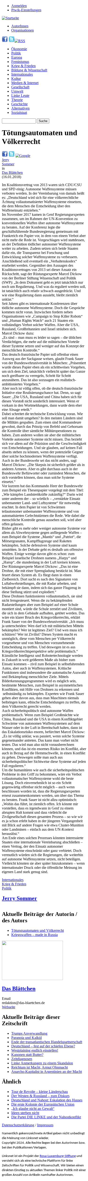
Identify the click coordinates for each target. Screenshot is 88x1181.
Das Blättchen (12, 173)
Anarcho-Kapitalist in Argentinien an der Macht (46, 1072)
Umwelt (17, 91)
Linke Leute (20, 96)
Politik (16, 53)
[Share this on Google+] (22, 156)
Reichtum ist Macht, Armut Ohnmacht (39, 1067)
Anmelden (19, 6)
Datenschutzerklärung (18, 1125)
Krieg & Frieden (23, 66)
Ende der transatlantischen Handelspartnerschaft (46, 1042)
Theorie (17, 100)
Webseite (8, 1007)
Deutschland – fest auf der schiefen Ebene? (43, 1046)
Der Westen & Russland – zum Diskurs (40, 1096)
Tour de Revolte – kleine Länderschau (39, 1092)
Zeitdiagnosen (21, 1059)
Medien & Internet (24, 83)
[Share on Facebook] (5, 156)
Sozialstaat (19, 112)
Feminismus (20, 62)
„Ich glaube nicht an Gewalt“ (32, 1109)
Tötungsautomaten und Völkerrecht (37, 930)
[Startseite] (10, 18)
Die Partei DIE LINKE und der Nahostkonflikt (46, 1117)
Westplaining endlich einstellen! (34, 1050)
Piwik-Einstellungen (26, 10)
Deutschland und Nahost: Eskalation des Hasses (46, 1100)
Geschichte (19, 104)
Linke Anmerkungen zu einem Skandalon (42, 1063)
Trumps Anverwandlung (29, 1033)
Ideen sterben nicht (25, 1113)
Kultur (16, 79)
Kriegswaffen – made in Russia (34, 935)
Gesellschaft (20, 87)
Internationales (22, 74)
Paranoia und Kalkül (26, 1038)
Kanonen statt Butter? (27, 1055)
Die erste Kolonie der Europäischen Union (42, 1104)
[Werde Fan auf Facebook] (5, 41)
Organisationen (22, 30)
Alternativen (20, 108)
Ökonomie (19, 49)
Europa (16, 57)
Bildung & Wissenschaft (29, 70)
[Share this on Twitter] (12, 156)
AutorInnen (19, 26)
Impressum (45, 1125)
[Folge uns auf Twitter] (12, 41)
